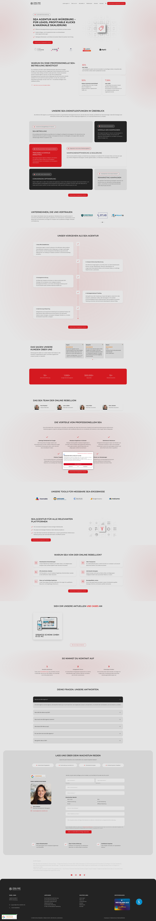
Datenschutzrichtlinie (82, 453)
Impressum (89, 453)
